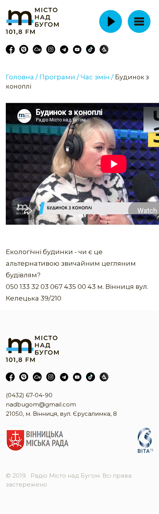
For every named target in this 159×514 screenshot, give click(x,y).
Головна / (22, 77)
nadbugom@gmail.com (41, 404)
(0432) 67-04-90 (29, 395)
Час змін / (97, 77)
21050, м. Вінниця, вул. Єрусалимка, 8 (61, 413)
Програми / (59, 77)
